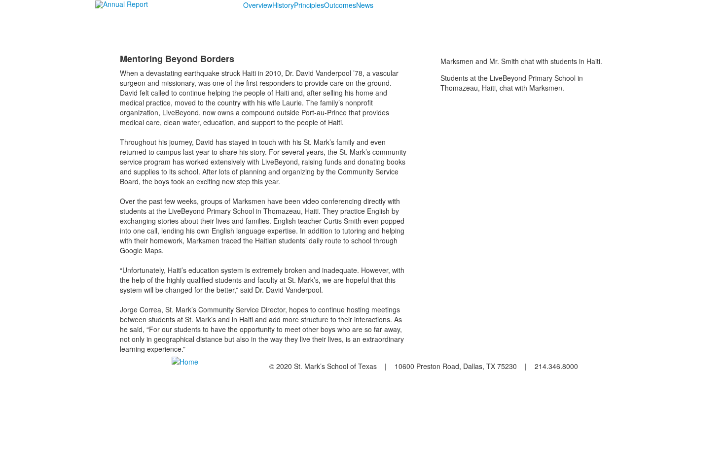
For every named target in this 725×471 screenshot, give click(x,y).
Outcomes (340, 5)
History (283, 5)
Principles (309, 5)
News (364, 5)
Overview (257, 5)
